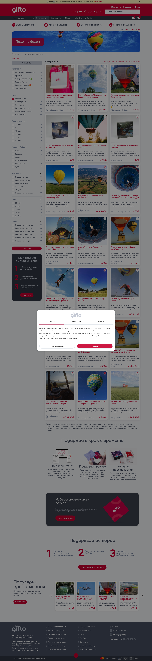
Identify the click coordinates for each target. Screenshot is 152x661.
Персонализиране (57, 346)
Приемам (95, 346)
